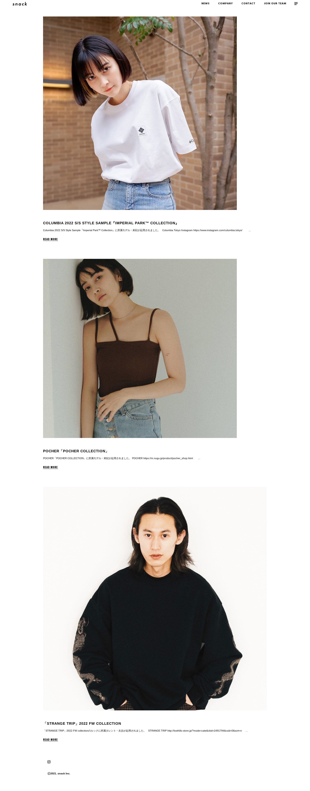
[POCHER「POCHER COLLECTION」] (140, 348)
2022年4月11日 (64, 718)
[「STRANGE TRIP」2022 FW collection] (155, 598)
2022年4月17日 (64, 217)
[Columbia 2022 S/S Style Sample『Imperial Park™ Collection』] (140, 113)
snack (50, 217)
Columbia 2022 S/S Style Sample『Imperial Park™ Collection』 (111, 223)
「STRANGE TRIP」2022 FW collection (82, 723)
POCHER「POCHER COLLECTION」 (76, 451)
